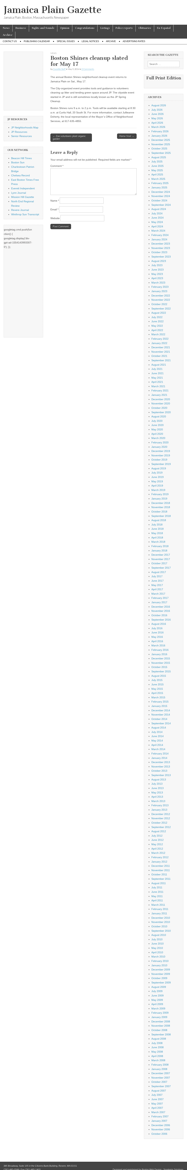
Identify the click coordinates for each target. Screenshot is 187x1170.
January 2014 (159, 757)
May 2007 (157, 1103)
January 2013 (159, 809)
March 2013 (158, 801)
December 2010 (160, 917)
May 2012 (157, 844)
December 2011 (160, 865)
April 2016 (157, 641)
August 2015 (158, 675)
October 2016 (159, 615)
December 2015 (160, 658)
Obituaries (144, 28)
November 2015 (160, 662)
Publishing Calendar (37, 41)
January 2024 (159, 239)
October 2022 (159, 304)
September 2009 (161, 982)
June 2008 (157, 1047)
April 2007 (157, 1107)
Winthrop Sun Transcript (25, 214)
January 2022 (159, 343)
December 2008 (160, 1021)
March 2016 (158, 645)
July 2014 (157, 731)
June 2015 (157, 684)
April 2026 (157, 122)
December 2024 (160, 191)
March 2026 (158, 126)
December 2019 (160, 451)
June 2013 (157, 788)
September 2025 (161, 152)
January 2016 (159, 654)
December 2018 (160, 503)
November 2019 (160, 455)
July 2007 (157, 1094)
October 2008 (159, 1030)
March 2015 (158, 697)
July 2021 (157, 368)
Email (54, 209)
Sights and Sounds (43, 28)
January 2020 (159, 446)
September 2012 (161, 827)
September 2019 (161, 464)
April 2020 (157, 433)
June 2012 (157, 839)
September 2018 (161, 515)
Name (54, 200)
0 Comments (88, 69)
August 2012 (158, 831)
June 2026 (157, 113)
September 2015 (161, 671)
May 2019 (157, 481)
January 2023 (159, 291)
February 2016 (160, 649)
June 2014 (157, 736)
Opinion (64, 28)
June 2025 (157, 165)
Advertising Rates (134, 41)
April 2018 (157, 537)
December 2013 (160, 762)
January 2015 (159, 706)
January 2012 (159, 861)
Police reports (124, 28)
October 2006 (159, 1133)
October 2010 (159, 926)
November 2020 (160, 403)
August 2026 (158, 105)
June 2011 (157, 891)
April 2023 (157, 278)
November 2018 (160, 507)
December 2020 (160, 399)
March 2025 (158, 178)
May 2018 (157, 533)
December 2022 (160, 295)
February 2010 (160, 960)
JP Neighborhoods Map (24, 127)
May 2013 (157, 792)
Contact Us (10, 41)
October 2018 (159, 511)
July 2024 (157, 213)
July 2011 (156, 887)
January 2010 (159, 965)
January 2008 (159, 1069)
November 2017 (160, 559)
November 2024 (160, 196)
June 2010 (157, 943)
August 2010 (158, 935)
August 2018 (158, 520)
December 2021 (160, 347)
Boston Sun (17, 162)
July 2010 (157, 939)
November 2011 (160, 870)
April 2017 (157, 589)
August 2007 (158, 1090)
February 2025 (160, 183)
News (6, 28)
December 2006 (160, 1125)
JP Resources (19, 131)
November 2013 (160, 766)
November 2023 (160, 248)
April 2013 (157, 796)
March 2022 (158, 334)
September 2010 (161, 930)
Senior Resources (21, 136)
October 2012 (159, 822)
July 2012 (157, 835)
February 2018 (160, 546)
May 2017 (157, 585)
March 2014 (158, 749)
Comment (56, 165)
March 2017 (158, 593)
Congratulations (85, 28)
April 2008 (157, 1056)
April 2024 (157, 226)
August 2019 (158, 468)
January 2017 (159, 602)
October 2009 (159, 978)
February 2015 (160, 701)
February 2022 (160, 338)
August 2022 (158, 312)
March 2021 (158, 386)
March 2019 (158, 490)
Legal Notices (90, 41)
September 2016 (161, 619)
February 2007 (160, 1116)
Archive (7, 35)
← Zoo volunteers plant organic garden (69, 137)
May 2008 (157, 1051)
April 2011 (157, 900)
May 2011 (157, 896)
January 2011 (159, 913)
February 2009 (160, 1012)
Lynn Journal (18, 192)
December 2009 (160, 969)
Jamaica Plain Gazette (53, 9)
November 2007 (160, 1077)
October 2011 (159, 874)
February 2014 (160, 753)
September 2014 (161, 723)
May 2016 (157, 636)
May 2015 (157, 688)
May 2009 (157, 999)
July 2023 (157, 265)
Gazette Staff (59, 69)
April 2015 (157, 693)
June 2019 (157, 477)
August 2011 (158, 883)
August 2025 (158, 157)
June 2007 (157, 1099)
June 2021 (157, 373)
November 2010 (160, 922)
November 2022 (160, 299)
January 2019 (159, 498)
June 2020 (157, 425)
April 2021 (157, 381)
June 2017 (157, 580)
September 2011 (161, 878)
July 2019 (157, 472)
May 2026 (157, 118)
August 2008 (158, 1038)
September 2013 (161, 775)
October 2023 (159, 252)
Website (55, 218)
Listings (105, 28)
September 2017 (161, 567)
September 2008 (161, 1034)
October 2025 (159, 148)
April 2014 (157, 744)
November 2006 (160, 1129)
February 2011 (159, 909)
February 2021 (160, 390)
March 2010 (158, 956)
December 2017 (160, 554)
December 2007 (160, 1073)
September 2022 (161, 308)
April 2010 (157, 952)
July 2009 (157, 991)
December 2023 (160, 243)
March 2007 (158, 1112)
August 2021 (158, 364)
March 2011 (158, 904)
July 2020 (157, 420)
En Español (164, 28)
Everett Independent (23, 188)
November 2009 (160, 973)
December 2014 (160, 710)
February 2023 (160, 286)
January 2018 (159, 550)
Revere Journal (20, 210)
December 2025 (160, 139)
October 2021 (159, 355)
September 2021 (161, 360)
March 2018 (158, 541)
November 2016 (160, 610)
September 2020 (161, 412)
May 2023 (157, 274)
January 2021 (159, 394)
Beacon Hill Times (21, 158)
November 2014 (160, 714)
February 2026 (160, 131)
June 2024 (157, 217)
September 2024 (161, 204)
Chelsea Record (20, 175)
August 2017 (158, 572)
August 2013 (158, 779)
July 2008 (157, 1043)
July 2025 (157, 161)
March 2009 (158, 1008)
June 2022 (157, 321)
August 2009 (158, 986)
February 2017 (160, 597)
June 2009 (157, 995)
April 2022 (157, 330)
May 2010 (157, 947)
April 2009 (157, 1004)
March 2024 (158, 230)
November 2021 (160, 351)
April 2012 (157, 848)
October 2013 (159, 770)
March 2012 (158, 852)
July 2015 (157, 680)
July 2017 (157, 576)
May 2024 (157, 222)
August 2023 (158, 261)
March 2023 (158, 282)
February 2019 (160, 494)
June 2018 (157, 528)
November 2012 (160, 818)
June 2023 (157, 269)
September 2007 (161, 1086)
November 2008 (160, 1025)
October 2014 (159, 719)
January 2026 (159, 135)
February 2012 (160, 857)
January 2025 (159, 187)
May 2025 (157, 170)
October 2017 (159, 563)
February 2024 (160, 235)
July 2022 (157, 317)
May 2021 (157, 377)
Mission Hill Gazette (22, 197)
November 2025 (160, 144)
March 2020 (158, 438)
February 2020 (160, 442)
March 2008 (158, 1060)
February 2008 (160, 1064)
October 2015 (159, 667)
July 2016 (157, 628)
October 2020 (159, 407)
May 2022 (157, 325)
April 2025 (157, 174)
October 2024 (159, 200)
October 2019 (159, 459)
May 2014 (157, 740)
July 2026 (157, 109)
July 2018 (157, 524)
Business (20, 28)
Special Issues (66, 41)
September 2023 (161, 256)
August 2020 (158, 416)
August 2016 (158, 623)
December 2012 (160, 814)
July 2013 (157, 783)
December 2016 (160, 606)
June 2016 (157, 632)
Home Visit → (126, 136)
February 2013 (160, 805)
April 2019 (157, 485)
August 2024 (158, 209)
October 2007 (159, 1081)
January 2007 (159, 1120)
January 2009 (159, 1017)
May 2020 (157, 429)
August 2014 (158, 727)
